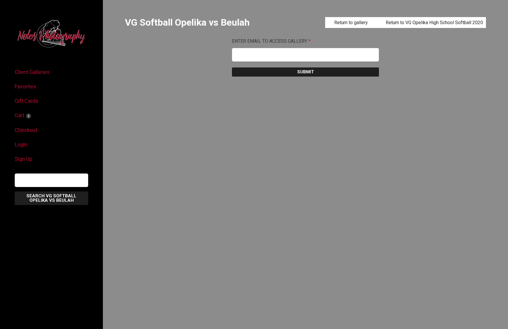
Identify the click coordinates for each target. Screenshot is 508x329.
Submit (305, 72)
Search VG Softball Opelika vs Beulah (51, 198)
